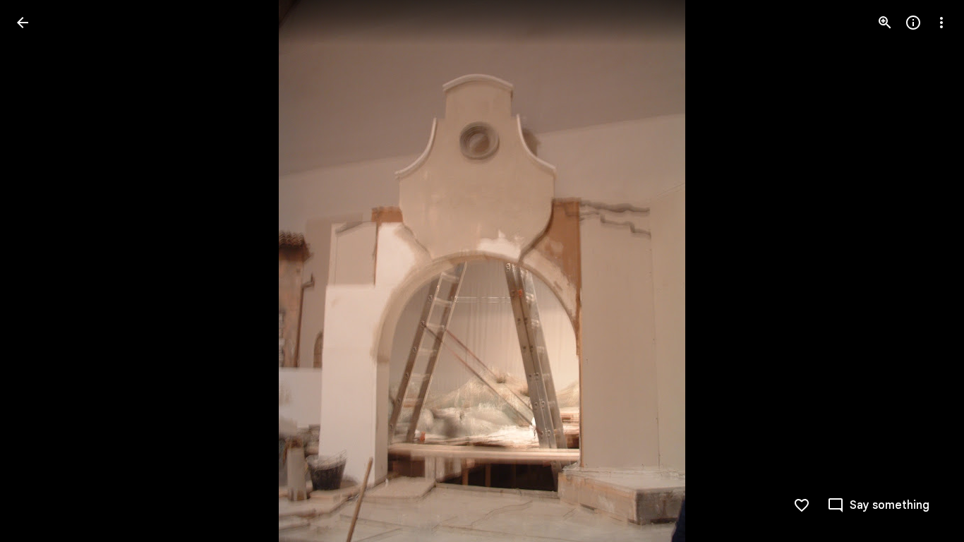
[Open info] (913, 22)
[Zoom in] (885, 22)
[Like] (801, 505)
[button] (39, 271)
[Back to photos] (23, 23)
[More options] (941, 22)
